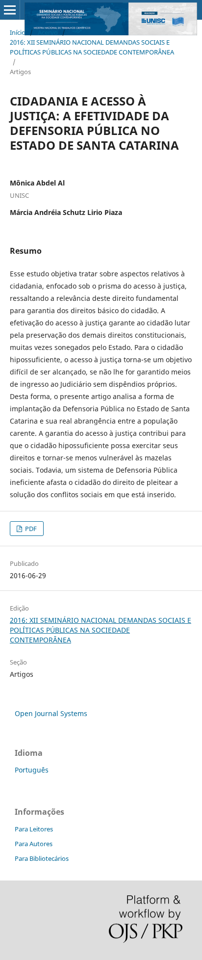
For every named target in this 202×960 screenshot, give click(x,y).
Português (32, 769)
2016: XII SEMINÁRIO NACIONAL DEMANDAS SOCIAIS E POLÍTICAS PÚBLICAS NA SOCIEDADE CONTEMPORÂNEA (92, 47)
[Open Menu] (10, 10)
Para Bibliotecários (42, 858)
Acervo (48, 32)
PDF (30, 528)
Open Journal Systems (51, 713)
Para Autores (33, 843)
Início (17, 32)
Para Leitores (34, 829)
